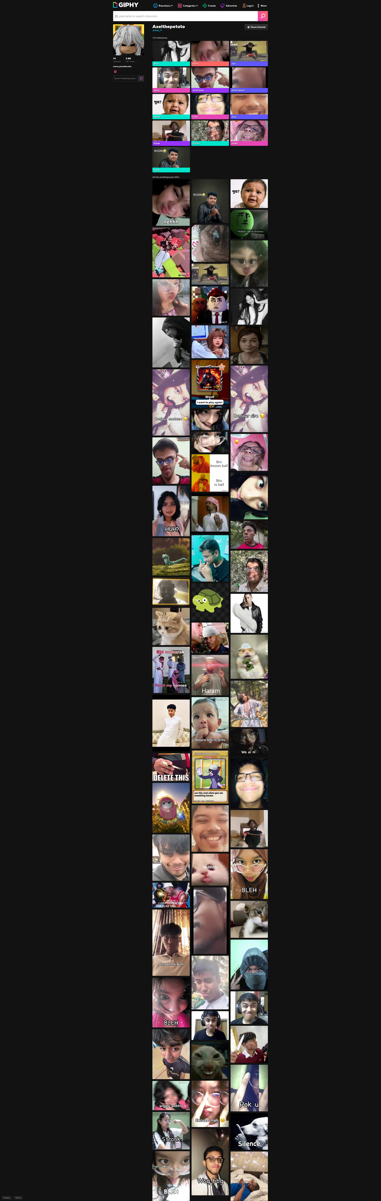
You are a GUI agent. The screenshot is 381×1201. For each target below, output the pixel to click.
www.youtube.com (122, 66)
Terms (18, 1198)
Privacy (7, 1198)
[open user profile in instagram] (115, 71)
